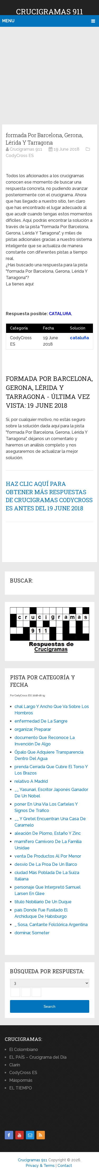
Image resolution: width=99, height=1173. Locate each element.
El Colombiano (23, 1049)
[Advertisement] (49, 74)
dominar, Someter (32, 932)
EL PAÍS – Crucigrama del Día (38, 1057)
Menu (8, 20)
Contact (65, 1165)
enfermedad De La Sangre (41, 721)
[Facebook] (9, 1135)
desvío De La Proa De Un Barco (46, 864)
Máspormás (20, 1080)
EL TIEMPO (20, 1088)
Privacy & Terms (40, 1165)
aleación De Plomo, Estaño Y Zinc (48, 833)
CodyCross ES (23, 1072)
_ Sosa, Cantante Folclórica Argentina (51, 924)
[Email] (30, 1135)
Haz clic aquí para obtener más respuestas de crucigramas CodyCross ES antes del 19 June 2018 (49, 496)
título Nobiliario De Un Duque (43, 901)
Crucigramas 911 (49, 11)
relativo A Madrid (31, 781)
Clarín (14, 1064)
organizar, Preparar (33, 729)
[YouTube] (19, 1135)
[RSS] (40, 1135)
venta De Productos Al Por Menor (48, 856)
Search (49, 1006)
